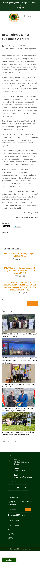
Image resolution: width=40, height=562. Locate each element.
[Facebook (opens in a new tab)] (20, 8)
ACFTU (10, 538)
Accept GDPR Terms (18, 515)
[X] (11, 488)
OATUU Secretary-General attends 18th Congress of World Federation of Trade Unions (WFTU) (20, 270)
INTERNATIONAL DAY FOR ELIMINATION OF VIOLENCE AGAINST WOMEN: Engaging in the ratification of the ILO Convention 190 (20, 286)
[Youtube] (25, 488)
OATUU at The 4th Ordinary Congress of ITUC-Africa (20, 254)
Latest (19, 49)
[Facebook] (18, 488)
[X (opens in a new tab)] (17, 8)
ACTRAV (11, 534)
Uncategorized (30, 49)
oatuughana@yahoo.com (23, 477)
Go (28, 510)
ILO (9, 530)
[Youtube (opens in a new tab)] (23, 8)
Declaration (9, 49)
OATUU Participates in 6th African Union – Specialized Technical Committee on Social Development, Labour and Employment (19, 360)
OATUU (8, 46)
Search (4, 300)
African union (13, 526)
